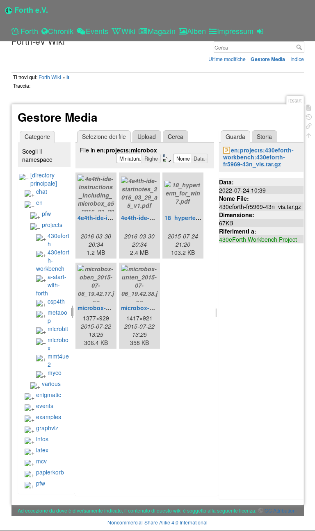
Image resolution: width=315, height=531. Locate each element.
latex (42, 450)
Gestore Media (268, 59)
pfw (46, 213)
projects (52, 224)
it (67, 77)
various (51, 383)
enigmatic (48, 394)
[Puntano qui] (309, 125)
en (39, 202)
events (44, 406)
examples (48, 417)
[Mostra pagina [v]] (309, 106)
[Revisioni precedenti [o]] (309, 116)
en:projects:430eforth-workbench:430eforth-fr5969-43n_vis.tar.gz (258, 157)
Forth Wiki (50, 76)
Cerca (300, 47)
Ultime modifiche (227, 58)
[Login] (261, 30)
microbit (58, 328)
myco (55, 372)
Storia (264, 136)
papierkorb (50, 472)
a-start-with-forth (51, 284)
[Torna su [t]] (309, 134)
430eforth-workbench (52, 260)
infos (42, 439)
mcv (41, 461)
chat (41, 191)
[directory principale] (43, 179)
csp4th (56, 301)
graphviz (47, 428)
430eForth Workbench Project (258, 239)
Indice (297, 58)
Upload (146, 136)
